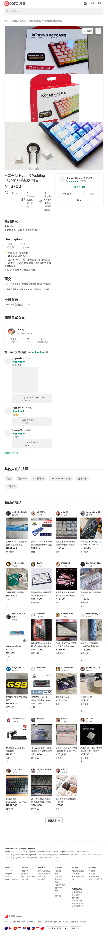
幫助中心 (7, 922)
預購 (56, 874)
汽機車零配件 (60, 885)
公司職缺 (38, 922)
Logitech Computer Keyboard (39, 852)
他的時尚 (24, 871)
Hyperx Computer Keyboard (26, 858)
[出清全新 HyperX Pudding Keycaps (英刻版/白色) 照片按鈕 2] (54, 98)
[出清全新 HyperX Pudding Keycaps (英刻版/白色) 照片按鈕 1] (54, 50)
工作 (56, 893)
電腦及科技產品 (78, 871)
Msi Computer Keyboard (48, 855)
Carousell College (11, 879)
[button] (33, 333)
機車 (56, 890)
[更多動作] (98, 31)
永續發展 (30, 922)
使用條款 (66, 922)
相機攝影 (92, 871)
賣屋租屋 (58, 888)
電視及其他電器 (44, 874)
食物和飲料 (76, 895)
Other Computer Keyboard (14, 852)
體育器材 (75, 898)
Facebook (8, 871)
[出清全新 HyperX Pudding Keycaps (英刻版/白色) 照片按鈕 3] (54, 146)
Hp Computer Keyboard (49, 858)
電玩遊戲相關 (77, 901)
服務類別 (58, 896)
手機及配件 (76, 874)
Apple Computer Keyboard (64, 852)
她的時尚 (24, 874)
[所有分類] (86, 3)
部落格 (7, 876)
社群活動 (58, 879)
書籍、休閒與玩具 (95, 879)
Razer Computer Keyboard (25, 855)
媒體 (23, 922)
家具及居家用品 (44, 871)
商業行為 (83, 922)
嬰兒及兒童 (42, 876)
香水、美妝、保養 (28, 876)
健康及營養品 (77, 892)
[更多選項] (7, 555)
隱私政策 (74, 922)
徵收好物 (58, 876)
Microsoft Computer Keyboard (72, 855)
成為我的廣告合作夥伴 (52, 922)
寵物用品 (41, 879)
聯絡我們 (16, 922)
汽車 (56, 882)
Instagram (8, 874)
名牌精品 (24, 879)
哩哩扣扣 (58, 871)
